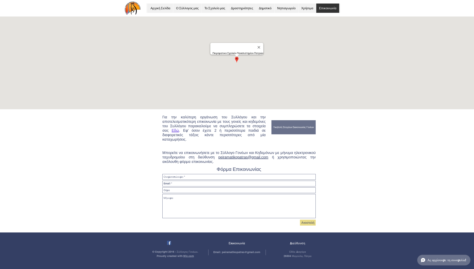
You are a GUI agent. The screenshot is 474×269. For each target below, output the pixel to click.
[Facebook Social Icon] (169, 243)
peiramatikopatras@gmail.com (243, 157)
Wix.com (188, 256)
